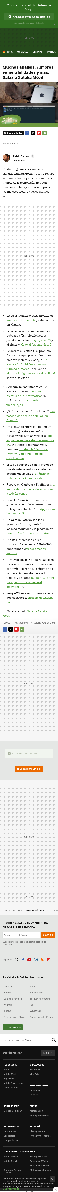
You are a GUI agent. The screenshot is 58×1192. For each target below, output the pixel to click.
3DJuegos (35, 1069)
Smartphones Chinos (15, 1017)
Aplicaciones (37, 992)
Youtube (29, 959)
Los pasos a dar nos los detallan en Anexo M (30, 415)
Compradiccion (11, 1140)
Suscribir (48, 934)
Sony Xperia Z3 (40, 340)
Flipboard (39, 133)
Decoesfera (9, 1135)
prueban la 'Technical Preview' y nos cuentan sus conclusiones (27, 453)
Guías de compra (13, 998)
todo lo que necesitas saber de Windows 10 (30, 440)
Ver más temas (12, 1027)
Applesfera (9, 1078)
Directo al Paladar (13, 1110)
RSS (42, 959)
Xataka (7, 1069)
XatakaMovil (21, 622)
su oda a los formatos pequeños (27, 533)
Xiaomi (7, 992)
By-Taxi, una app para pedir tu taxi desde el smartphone (30, 582)
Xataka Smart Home (14, 1083)
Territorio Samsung (40, 998)
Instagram (35, 959)
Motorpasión (36, 1110)
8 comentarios (14, 132)
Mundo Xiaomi (11, 1087)
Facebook (27, 133)
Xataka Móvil (10, 1074)
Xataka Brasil (10, 1160)
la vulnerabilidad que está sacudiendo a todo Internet (30, 489)
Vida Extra (35, 1074)
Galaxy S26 (22, 51)
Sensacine (35, 1090)
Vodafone (37, 51)
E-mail (44, 133)
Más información (11, 1188)
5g (31, 1004)
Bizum (9, 51)
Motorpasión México (40, 1169)
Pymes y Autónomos (40, 1135)
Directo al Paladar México (13, 1171)
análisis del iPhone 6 (20, 320)
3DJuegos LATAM (38, 1156)
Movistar (8, 986)
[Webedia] (13, 1055)
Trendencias (10, 1131)
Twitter (33, 133)
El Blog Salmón (37, 1131)
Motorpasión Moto (39, 1115)
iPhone (7, 1010)
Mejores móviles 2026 (37, 910)
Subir (46, 1052)
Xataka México (11, 1156)
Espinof (33, 1094)
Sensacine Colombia (40, 1165)
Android (8, 1004)
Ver (30, 768)
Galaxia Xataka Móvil (44, 622)
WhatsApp (35, 1010)
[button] (23, 156)
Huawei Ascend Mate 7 (36, 344)
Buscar (54, 1040)
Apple (33, 986)
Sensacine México (39, 1160)
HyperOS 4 (52, 51)
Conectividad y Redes (41, 1017)
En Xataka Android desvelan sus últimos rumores (27, 364)
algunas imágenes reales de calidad (30, 373)
